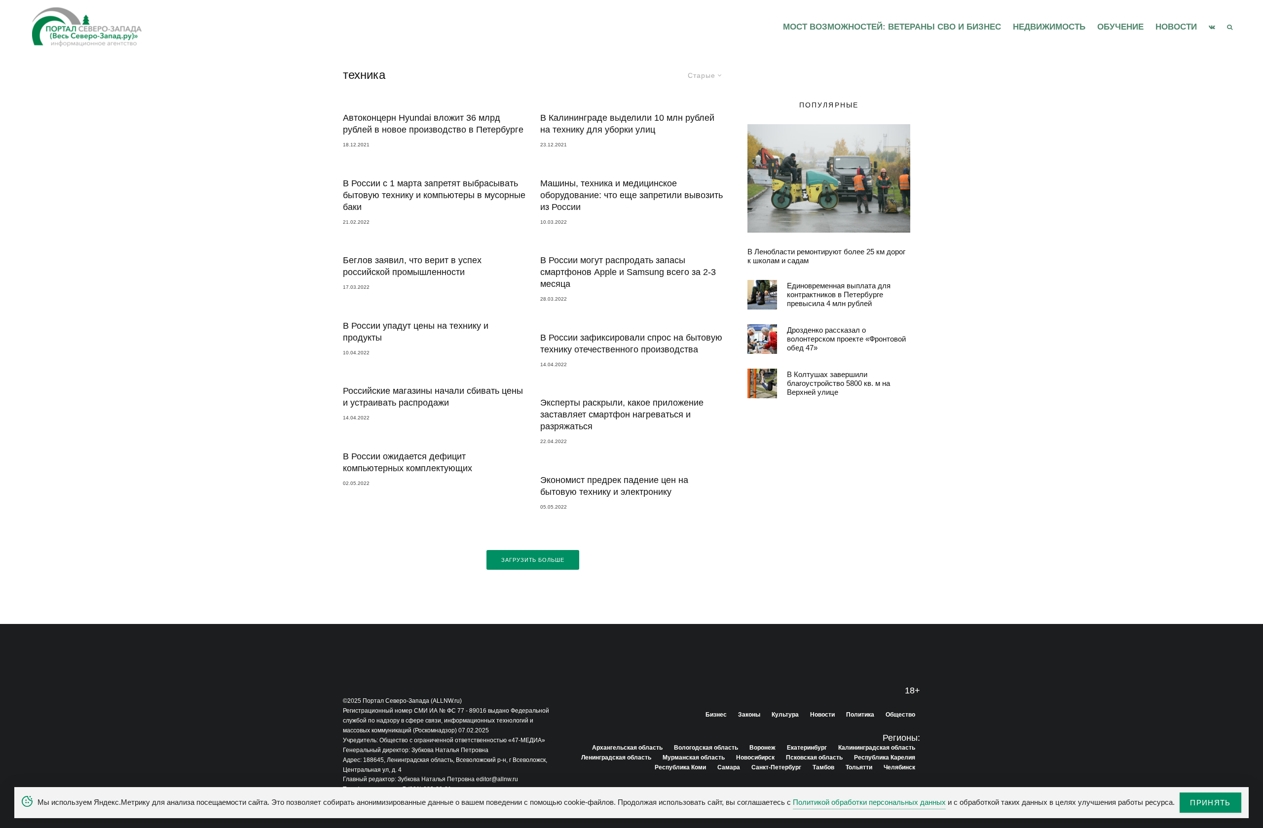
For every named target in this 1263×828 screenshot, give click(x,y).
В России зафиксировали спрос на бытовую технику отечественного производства (631, 343)
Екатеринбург (807, 747)
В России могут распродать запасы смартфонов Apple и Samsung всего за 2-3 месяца (628, 272)
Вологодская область (706, 747)
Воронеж (762, 747)
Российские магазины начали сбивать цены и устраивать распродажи (433, 397)
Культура (785, 714)
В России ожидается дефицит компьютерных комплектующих (407, 462)
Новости (1176, 27)
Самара (728, 767)
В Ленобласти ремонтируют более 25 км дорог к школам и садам (826, 256)
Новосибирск (755, 757)
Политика (860, 714)
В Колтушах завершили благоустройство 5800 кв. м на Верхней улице (838, 383)
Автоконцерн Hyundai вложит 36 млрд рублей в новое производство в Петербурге (433, 124)
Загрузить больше (533, 560)
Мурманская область (694, 757)
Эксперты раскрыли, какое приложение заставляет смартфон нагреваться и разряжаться (622, 414)
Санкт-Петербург (776, 767)
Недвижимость (1049, 27)
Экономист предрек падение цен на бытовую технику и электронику (614, 486)
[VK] (1212, 27)
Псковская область (814, 757)
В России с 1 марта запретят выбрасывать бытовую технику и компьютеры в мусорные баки (434, 195)
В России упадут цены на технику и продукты (415, 332)
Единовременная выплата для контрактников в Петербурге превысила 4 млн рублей (839, 294)
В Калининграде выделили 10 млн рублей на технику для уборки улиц (627, 124)
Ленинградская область (616, 757)
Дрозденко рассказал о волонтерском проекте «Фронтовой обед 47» (846, 339)
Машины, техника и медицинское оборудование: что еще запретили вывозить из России (631, 195)
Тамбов (823, 767)
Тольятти (859, 767)
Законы (749, 714)
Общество (900, 714)
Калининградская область (876, 747)
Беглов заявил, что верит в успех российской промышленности (412, 266)
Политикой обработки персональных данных (869, 802)
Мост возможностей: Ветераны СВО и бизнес (892, 27)
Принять (1210, 802)
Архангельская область (627, 747)
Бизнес (716, 714)
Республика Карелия (884, 757)
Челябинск (899, 767)
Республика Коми (680, 767)
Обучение (1120, 27)
